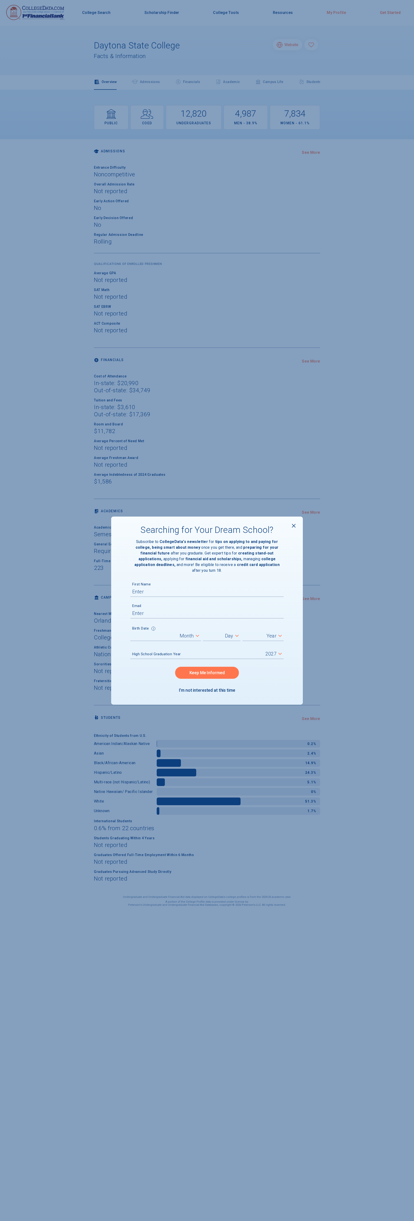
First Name (141, 584)
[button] (153, 629)
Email (136, 606)
